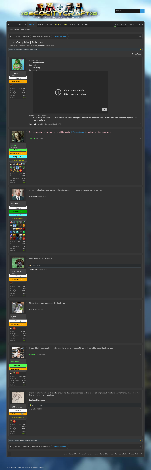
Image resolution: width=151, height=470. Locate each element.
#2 (140, 138)
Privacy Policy (134, 454)
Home (65, 454)
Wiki (39, 24)
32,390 (23, 291)
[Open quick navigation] (140, 36)
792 (24, 378)
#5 (140, 309)
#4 (140, 269)
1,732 (23, 176)
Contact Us (73, 454)
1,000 (23, 333)
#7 (140, 409)
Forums (32, 24)
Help (111, 454)
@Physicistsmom (78, 132)
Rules (48, 24)
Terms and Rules (121, 454)
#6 (140, 354)
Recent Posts (25, 30)
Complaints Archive (24, 46)
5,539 (23, 427)
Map (65, 24)
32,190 (23, 93)
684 (24, 91)
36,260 (23, 380)
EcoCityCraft (18, 24)
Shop (57, 24)
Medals (85, 24)
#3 (140, 196)
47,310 (23, 336)
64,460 (23, 246)
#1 (140, 124)
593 (24, 289)
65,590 (23, 429)
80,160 (23, 178)
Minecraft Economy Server (88, 454)
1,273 (23, 244)
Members (73, 24)
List (38, 266)
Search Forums (14, 30)
